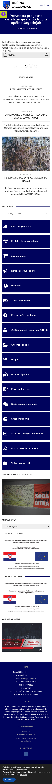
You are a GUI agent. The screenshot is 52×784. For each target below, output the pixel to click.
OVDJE (11, 55)
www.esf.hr (26, 731)
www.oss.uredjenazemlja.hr (26, 738)
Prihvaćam (9, 780)
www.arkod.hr (26, 741)
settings (23, 775)
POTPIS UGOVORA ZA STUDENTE (26, 89)
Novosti (34, 28)
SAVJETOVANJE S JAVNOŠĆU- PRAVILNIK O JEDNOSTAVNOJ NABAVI (26, 116)
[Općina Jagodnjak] (17, 4)
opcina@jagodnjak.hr (28, 678)
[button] (3, 14)
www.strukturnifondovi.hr (26, 735)
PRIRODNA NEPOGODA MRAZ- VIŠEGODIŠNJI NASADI (26, 179)
